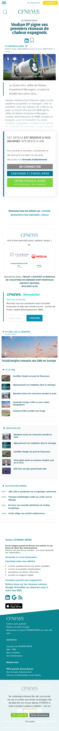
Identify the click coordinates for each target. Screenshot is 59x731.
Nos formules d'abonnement (19, 672)
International (29, 20)
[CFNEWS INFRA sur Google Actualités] (15, 598)
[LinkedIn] (27, 40)
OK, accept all (19, 715)
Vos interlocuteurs (14, 655)
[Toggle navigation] (3, 2)
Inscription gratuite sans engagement (23, 580)
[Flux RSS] (21, 599)
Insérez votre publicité (16, 623)
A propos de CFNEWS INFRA (19, 646)
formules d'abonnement (34, 159)
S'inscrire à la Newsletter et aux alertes (23, 675)
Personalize (30, 721)
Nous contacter (13, 652)
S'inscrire (34, 318)
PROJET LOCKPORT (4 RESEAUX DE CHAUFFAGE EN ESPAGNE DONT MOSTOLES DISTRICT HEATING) (30, 281)
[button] (4, 11)
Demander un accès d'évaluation (21, 557)
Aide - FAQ (11, 649)
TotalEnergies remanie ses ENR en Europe (29, 360)
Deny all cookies (39, 715)
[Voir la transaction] (8, 59)
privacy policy (29, 709)
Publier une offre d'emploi (17, 626)
